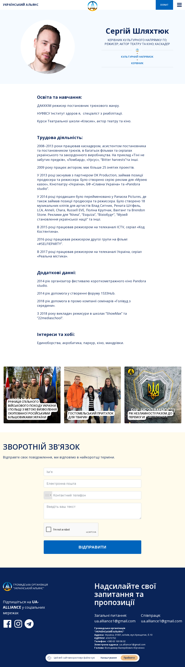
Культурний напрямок (137, 56)
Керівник (137, 63)
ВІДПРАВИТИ (92, 547)
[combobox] (48, 495)
